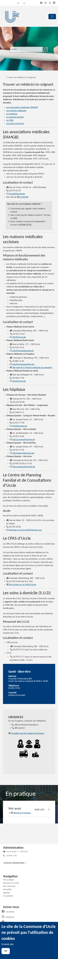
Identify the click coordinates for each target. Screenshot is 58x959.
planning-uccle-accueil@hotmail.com (25, 530)
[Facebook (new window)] (41, 3)
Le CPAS (9, 120)
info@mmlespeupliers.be (23, 364)
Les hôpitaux (11, 114)
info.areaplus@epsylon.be (23, 467)
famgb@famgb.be (17, 194)
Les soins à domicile (15, 124)
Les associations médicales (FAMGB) (22, 107)
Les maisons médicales (16, 111)
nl (24, 3)
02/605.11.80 (11, 856)
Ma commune (10, 886)
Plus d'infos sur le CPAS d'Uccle (22, 585)
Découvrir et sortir (12, 883)
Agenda (7, 893)
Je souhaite (9, 896)
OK (5, 951)
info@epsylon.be (19, 426)
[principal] (52, 16)
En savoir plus (7, 944)
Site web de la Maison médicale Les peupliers (32, 368)
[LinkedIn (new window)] (54, 3)
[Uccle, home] (12, 16)
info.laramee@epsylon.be (23, 440)
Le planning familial (15, 117)
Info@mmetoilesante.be (23, 351)
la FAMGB (24, 197)
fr (18, 3)
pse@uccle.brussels (16, 695)
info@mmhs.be (19, 381)
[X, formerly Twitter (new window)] (50, 3)
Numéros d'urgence (22, 813)
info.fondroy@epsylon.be (23, 453)
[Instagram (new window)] (45, 3)
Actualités (8, 889)
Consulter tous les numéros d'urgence (27, 733)
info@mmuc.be (19, 337)
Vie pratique (9, 880)
